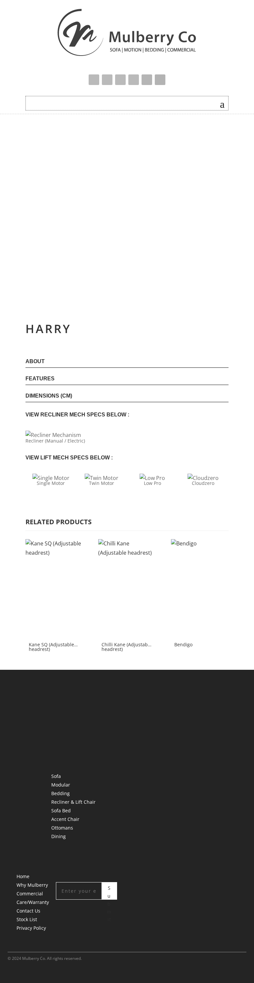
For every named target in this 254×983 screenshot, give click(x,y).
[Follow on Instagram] (133, 79)
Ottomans (62, 828)
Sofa (56, 776)
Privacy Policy (31, 928)
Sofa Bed (61, 810)
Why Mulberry (32, 885)
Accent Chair (65, 819)
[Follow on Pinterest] (147, 79)
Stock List (27, 919)
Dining (58, 836)
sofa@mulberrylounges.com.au (86, 740)
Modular (60, 785)
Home (23, 876)
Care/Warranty (33, 902)
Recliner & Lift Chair (73, 802)
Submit (109, 892)
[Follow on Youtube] (120, 79)
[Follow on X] (107, 79)
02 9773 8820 (66, 728)
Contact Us (28, 911)
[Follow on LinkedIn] (160, 79)
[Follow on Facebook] (94, 79)
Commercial (30, 893)
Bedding (60, 793)
